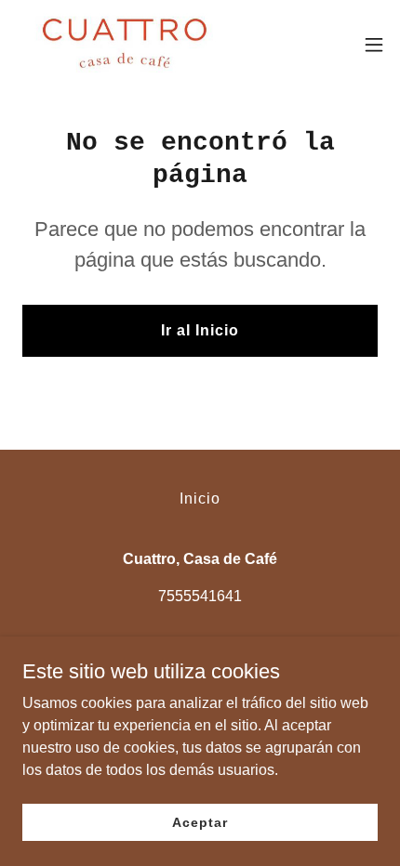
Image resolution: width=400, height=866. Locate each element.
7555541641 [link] (200, 596)
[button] (374, 44)
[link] (119, 44)
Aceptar (199, 821)
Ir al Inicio (200, 330)
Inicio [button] (200, 498)
